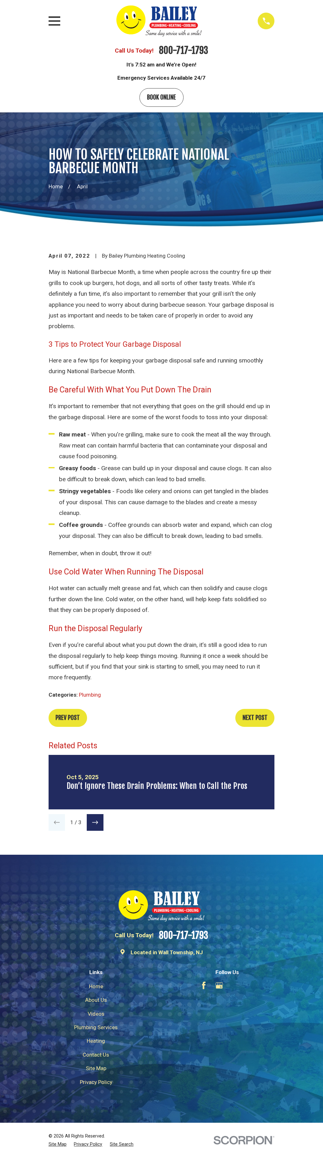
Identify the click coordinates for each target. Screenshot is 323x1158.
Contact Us (96, 1055)
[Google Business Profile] (219, 985)
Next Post (255, 718)
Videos (96, 1014)
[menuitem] (58, 1144)
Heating (96, 1041)
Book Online (161, 97)
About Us (96, 1000)
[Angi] (250, 985)
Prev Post (68, 718)
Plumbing (90, 695)
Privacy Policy (96, 1082)
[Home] (159, 21)
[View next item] (95, 822)
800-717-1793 (183, 50)
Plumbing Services (96, 1027)
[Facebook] (204, 985)
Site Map (96, 1068)
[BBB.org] (234, 985)
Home (96, 986)
